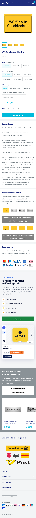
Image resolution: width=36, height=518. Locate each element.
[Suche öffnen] (29, 3)
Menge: (4, 108)
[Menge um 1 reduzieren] (9, 108)
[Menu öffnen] (2, 3)
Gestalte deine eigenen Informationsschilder (18, 390)
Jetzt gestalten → (18, 319)
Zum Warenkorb (18, 115)
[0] (33, 3)
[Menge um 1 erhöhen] (18, 108)
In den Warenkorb (16, 352)
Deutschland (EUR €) (8, 496)
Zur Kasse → (7, 356)
